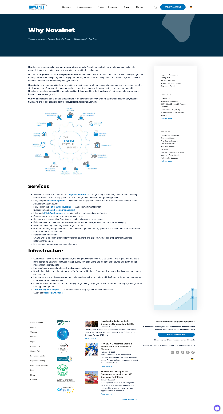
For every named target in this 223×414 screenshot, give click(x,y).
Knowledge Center (37, 356)
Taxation (164, 149)
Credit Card (165, 98)
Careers (33, 332)
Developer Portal (167, 86)
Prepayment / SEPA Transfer (172, 112)
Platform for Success (169, 158)
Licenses (34, 337)
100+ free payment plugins (46, 290)
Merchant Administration (171, 155)
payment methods (77, 194)
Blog (32, 370)
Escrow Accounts (168, 144)
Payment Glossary (37, 361)
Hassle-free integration (170, 135)
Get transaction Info (176, 334)
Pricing (101, 7)
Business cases (84, 7)
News (32, 375)
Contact (139, 7)
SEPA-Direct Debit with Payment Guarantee (174, 105)
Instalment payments (169, 101)
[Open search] (155, 7)
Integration (113, 7)
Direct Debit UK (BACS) (170, 109)
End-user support (168, 147)
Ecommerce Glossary (39, 365)
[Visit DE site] (191, 7)
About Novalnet (36, 322)
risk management (56, 201)
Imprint (33, 341)
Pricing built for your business (168, 79)
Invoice (164, 115)
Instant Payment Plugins (171, 83)
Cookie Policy (35, 351)
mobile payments (52, 293)
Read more (89, 338)
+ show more (166, 118)
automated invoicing (61, 207)
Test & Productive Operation (172, 152)
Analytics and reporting (170, 141)
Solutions (66, 7)
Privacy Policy (36, 346)
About (127, 7)
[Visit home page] (38, 7)
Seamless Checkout (169, 138)
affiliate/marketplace (53, 213)
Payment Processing (169, 75)
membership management (62, 210)
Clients (33, 327)
